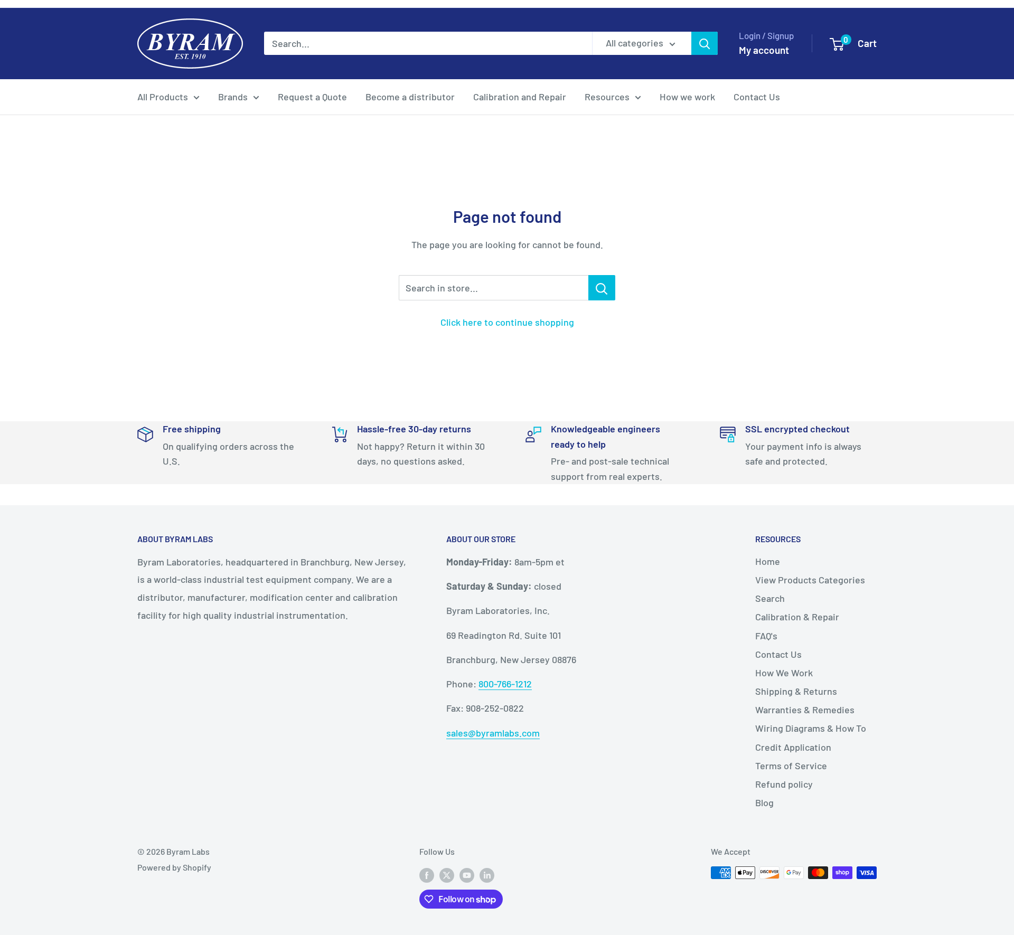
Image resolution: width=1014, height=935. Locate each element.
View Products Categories (810, 579)
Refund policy (784, 784)
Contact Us (757, 96)
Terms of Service (791, 765)
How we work (687, 96)
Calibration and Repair (519, 96)
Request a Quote (312, 96)
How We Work (784, 672)
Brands (233, 96)
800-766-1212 (505, 684)
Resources (607, 96)
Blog (764, 802)
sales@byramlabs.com (493, 733)
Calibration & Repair (797, 616)
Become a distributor (410, 96)
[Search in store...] (601, 287)
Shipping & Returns (796, 691)
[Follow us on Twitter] (446, 874)
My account (764, 50)
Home (767, 561)
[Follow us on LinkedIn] (487, 874)
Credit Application (793, 747)
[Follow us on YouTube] (466, 874)
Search (770, 598)
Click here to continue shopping (507, 322)
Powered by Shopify (174, 867)
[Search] (704, 43)
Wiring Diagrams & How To (810, 728)
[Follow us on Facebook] (426, 874)
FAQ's (766, 635)
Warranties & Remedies (805, 709)
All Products (162, 96)
